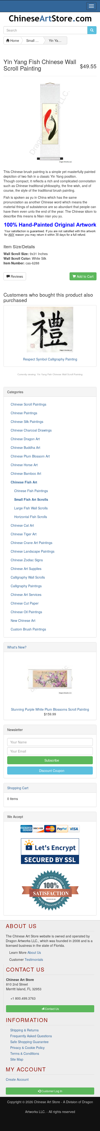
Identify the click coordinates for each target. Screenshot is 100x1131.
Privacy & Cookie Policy (27, 1047)
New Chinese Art (23, 620)
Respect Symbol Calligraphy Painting (50, 359)
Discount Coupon (51, 770)
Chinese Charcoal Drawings (31, 430)
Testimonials (34, 959)
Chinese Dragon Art (25, 438)
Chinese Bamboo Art (26, 473)
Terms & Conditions (24, 1053)
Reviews (16, 276)
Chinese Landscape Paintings (32, 551)
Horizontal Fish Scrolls (30, 516)
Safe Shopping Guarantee (29, 1041)
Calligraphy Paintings (26, 586)
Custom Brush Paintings (28, 629)
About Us (34, 952)
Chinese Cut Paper (25, 603)
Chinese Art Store (47, 1101)
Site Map (16, 1059)
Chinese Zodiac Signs (27, 560)
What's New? (17, 647)
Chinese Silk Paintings (27, 421)
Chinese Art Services (26, 594)
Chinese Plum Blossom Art (30, 456)
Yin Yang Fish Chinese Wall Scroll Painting (60, 374)
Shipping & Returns (24, 1030)
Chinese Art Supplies (26, 568)
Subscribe (51, 760)
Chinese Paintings (24, 413)
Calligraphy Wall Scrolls (28, 577)
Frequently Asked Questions (31, 1036)
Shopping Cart (17, 787)
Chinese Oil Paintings (26, 611)
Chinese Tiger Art (24, 534)
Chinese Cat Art (22, 525)
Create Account (17, 1079)
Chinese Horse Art (24, 464)
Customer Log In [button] (51, 1091)
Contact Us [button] (51, 1009)
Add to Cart (84, 276)
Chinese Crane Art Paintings (31, 542)
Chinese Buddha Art (25, 447)
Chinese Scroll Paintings (28, 404)
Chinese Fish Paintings (30, 490)
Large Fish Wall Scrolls (30, 508)
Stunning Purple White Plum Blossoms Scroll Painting (50, 709)
